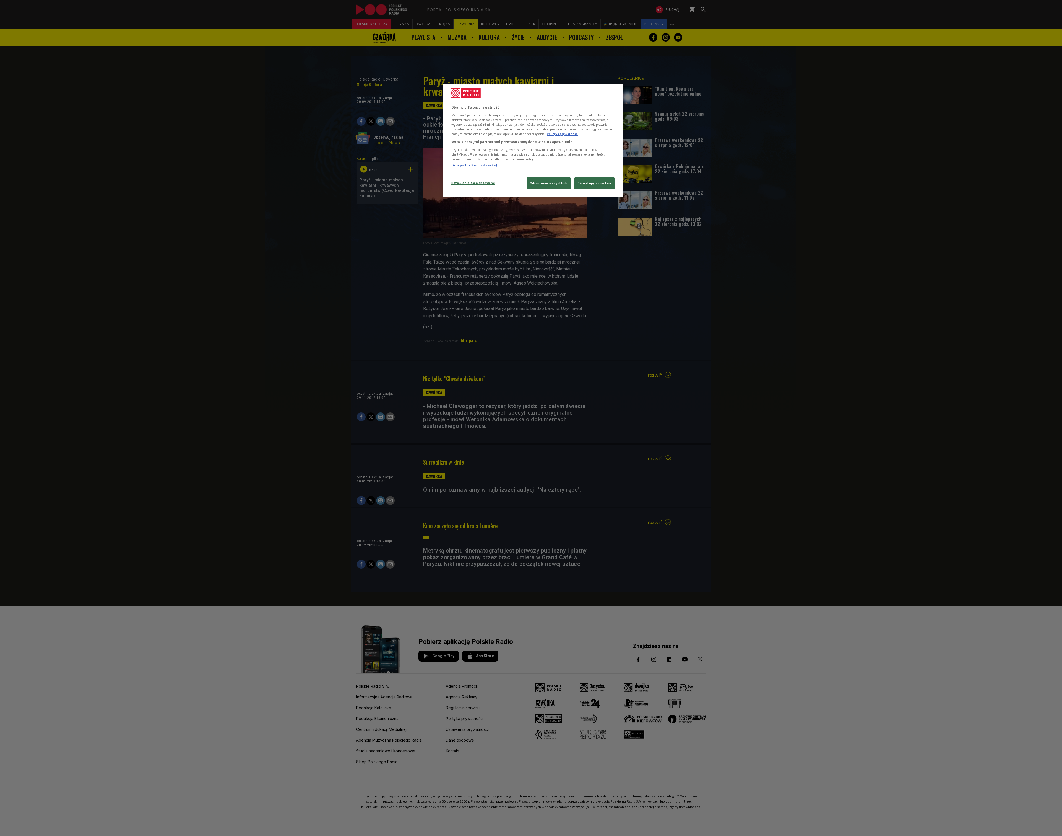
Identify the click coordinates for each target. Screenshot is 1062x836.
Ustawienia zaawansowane (473, 182)
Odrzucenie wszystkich (549, 183)
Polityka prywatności (562, 133)
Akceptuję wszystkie (594, 183)
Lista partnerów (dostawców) (474, 165)
